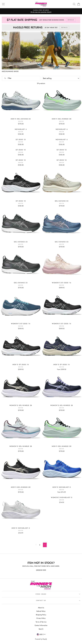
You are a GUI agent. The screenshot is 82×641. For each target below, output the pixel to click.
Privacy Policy (41, 618)
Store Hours (41, 594)
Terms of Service (41, 622)
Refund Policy (41, 611)
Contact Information (41, 625)
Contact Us (41, 600)
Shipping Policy (41, 615)
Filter (9, 78)
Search (41, 629)
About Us (41, 608)
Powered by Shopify (41, 639)
